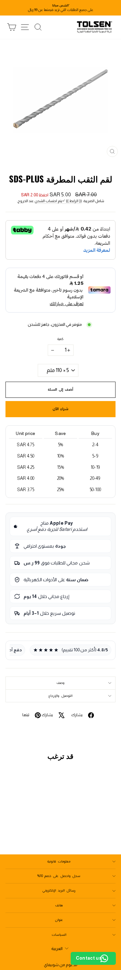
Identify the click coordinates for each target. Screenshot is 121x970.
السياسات (59, 934)
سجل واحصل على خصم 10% (58, 876)
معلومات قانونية (58, 861)
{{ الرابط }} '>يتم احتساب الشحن (58, 201)
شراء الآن (60, 409)
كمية (60, 339)
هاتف (59, 905)
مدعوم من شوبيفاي (60, 965)
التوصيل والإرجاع (60, 695)
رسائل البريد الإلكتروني (59, 890)
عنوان (59, 920)
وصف (60, 683)
